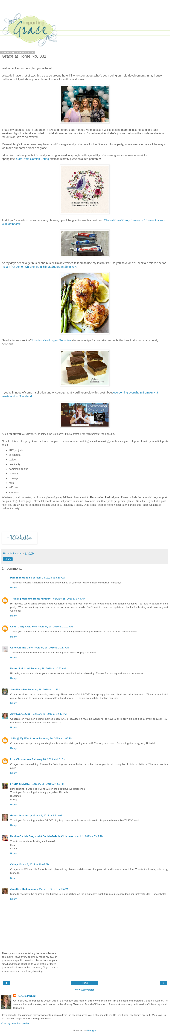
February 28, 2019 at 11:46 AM (45, 689)
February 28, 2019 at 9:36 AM (48, 577)
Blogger (91, 1030)
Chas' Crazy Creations (23, 626)
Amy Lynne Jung (20, 713)
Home (85, 983)
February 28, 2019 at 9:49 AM (68, 598)
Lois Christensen (20, 759)
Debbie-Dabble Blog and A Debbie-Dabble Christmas (41, 836)
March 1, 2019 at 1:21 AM (47, 815)
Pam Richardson (20, 577)
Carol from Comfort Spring (32, 158)
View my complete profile (15, 1023)
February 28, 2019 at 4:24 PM (49, 759)
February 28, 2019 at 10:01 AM (55, 626)
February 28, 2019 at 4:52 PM (47, 783)
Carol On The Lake (21, 647)
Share (8, 559)
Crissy (14, 864)
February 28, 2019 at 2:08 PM (55, 738)
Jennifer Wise (18, 689)
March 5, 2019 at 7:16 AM (53, 889)
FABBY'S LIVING (20, 783)
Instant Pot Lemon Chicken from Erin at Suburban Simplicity (39, 266)
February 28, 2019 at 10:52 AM (48, 668)
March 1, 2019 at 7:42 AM (88, 836)
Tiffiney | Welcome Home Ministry (30, 598)
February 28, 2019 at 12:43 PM (49, 713)
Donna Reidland (20, 668)
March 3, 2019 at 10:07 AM (34, 864)
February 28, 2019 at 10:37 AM (51, 647)
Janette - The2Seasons (24, 889)
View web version (85, 989)
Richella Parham (26, 995)
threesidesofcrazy (21, 815)
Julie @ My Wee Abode (24, 738)
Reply (13, 587)
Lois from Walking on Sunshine (51, 340)
